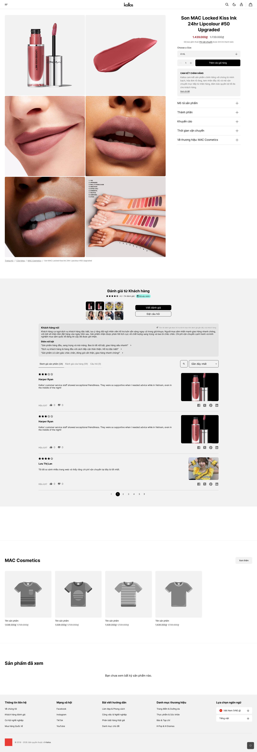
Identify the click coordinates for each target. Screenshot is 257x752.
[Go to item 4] (119, 306)
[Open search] (184, 363)
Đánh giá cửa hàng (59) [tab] (76, 364)
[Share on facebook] (199, 406)
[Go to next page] (145, 494)
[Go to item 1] (90, 306)
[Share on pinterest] (211, 406)
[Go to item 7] (109, 315)
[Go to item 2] (99, 306)
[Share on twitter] (205, 405)
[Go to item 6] (99, 315)
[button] (227, 4)
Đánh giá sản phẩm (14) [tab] (51, 364)
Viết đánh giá (153, 307)
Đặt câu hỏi (153, 313)
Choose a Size (184, 47)
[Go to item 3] (109, 306)
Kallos (48, 742)
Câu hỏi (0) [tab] (95, 364)
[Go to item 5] (90, 315)
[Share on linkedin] (217, 405)
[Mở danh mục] (6, 4)
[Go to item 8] (119, 315)
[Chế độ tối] (234, 4)
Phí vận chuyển (205, 42)
